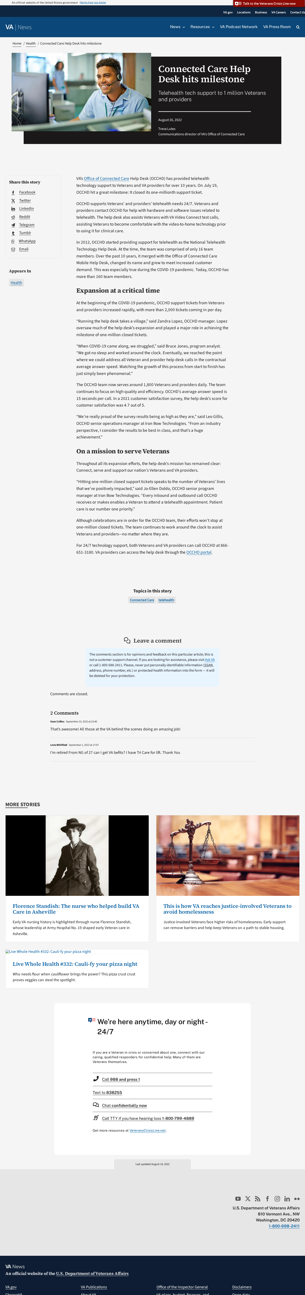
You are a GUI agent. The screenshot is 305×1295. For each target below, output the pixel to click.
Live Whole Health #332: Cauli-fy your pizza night (75, 964)
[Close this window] (246, 1007)
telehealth (166, 600)
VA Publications (94, 1287)
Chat (124, 1105)
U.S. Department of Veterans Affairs (92, 1273)
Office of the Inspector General (182, 1287)
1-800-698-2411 (284, 1226)
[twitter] (248, 1198)
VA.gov (11, 1287)
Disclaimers (242, 1287)
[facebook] (267, 1198)
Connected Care (142, 600)
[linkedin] (287, 1198)
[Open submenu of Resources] (212, 27)
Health (16, 283)
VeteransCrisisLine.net (148, 1130)
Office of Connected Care (106, 178)
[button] (298, 27)
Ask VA (210, 659)
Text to (107, 1092)
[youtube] (238, 1198)
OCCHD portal (198, 552)
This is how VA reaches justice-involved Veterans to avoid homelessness (227, 908)
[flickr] (297, 1198)
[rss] (257, 1198)
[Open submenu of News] (182, 27)
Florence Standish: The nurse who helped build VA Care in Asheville (76, 908)
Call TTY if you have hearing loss (148, 1118)
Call (121, 1079)
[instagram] (277, 1198)
